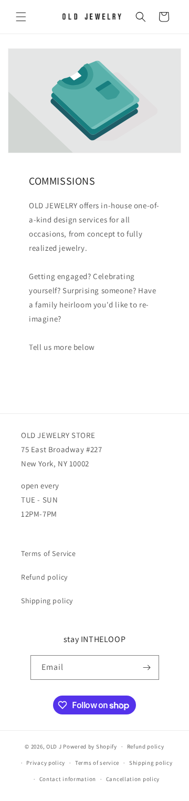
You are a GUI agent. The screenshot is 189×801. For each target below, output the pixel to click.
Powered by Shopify (90, 746)
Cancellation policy (133, 779)
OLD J (54, 746)
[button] (21, 16)
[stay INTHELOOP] (147, 667)
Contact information (67, 779)
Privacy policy (45, 762)
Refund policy (44, 577)
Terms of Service (48, 553)
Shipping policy (47, 600)
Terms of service (97, 762)
